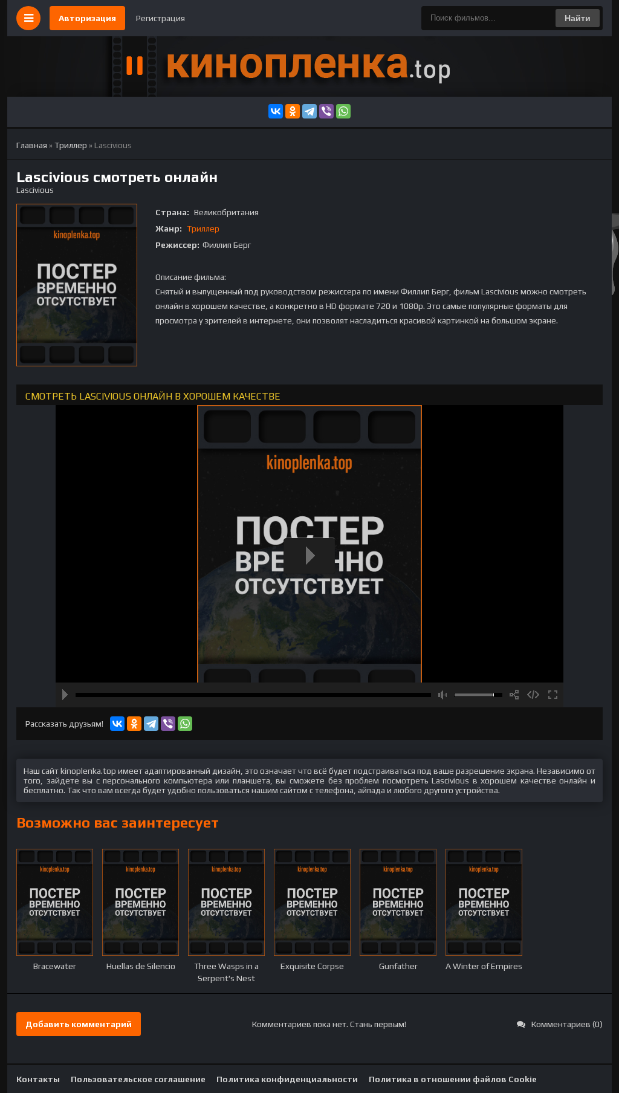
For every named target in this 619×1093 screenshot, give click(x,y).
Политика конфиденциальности (287, 1079)
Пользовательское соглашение (138, 1079)
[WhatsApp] (343, 111)
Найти (578, 18)
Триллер (203, 228)
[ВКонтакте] (275, 111)
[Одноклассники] (292, 111)
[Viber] (326, 111)
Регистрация (160, 18)
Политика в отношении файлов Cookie (453, 1079)
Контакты (38, 1079)
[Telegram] (309, 111)
